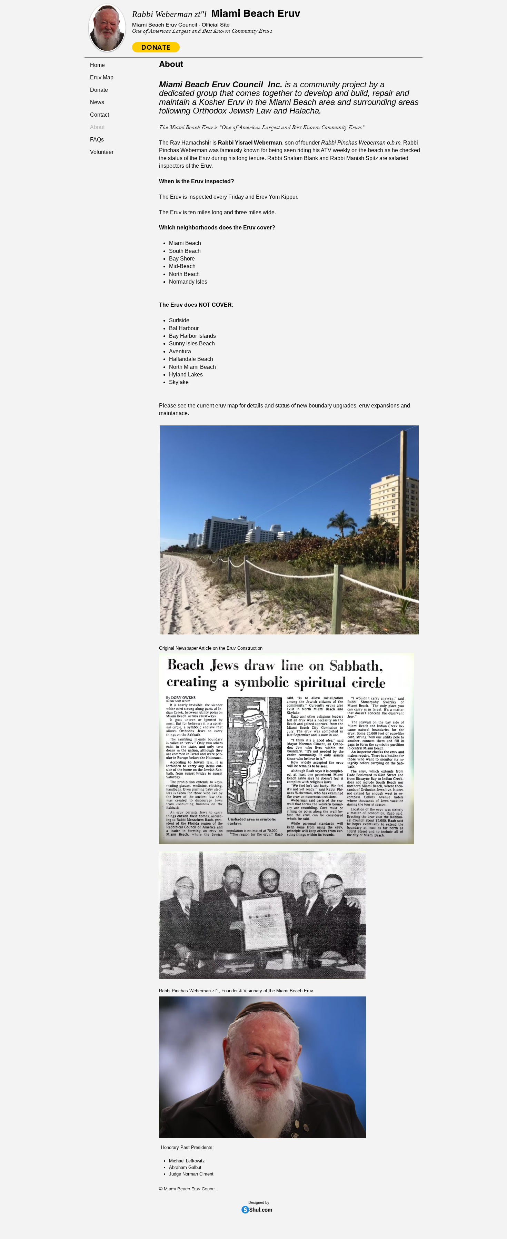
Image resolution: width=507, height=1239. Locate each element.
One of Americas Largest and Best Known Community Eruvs (202, 31)
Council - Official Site (181, 24)
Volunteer (101, 152)
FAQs (97, 139)
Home (97, 65)
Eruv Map (101, 77)
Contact (99, 115)
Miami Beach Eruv (216, 13)
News (97, 102)
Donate (99, 90)
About (97, 127)
